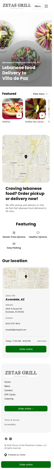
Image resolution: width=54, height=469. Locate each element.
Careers (8, 390)
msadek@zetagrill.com (16, 330)
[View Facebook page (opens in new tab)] (6, 439)
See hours (41, 341)
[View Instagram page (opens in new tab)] (10, 439)
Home (7, 382)
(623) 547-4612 (13, 324)
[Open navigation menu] (46, 6)
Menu (38, 6)
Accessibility (10, 424)
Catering (8, 398)
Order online (26, 349)
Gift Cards (9, 394)
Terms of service (11, 420)
